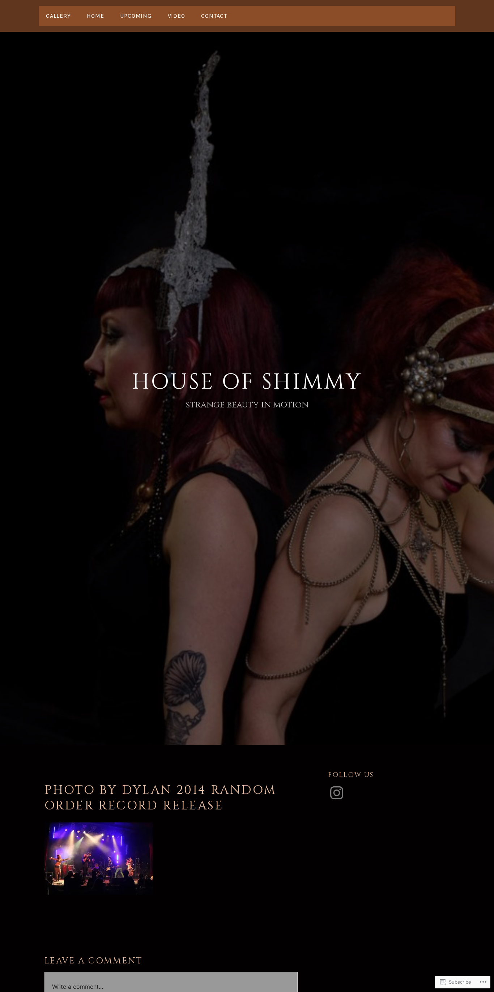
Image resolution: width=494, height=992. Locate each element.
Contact (214, 15)
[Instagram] (336, 792)
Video (176, 15)
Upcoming (135, 15)
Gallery (58, 15)
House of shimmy (247, 382)
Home (95, 15)
